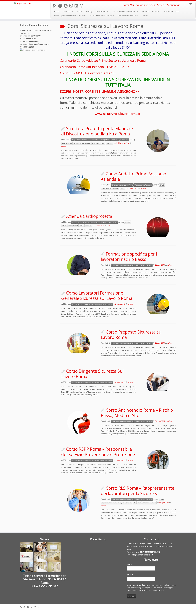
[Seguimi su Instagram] (72, 5)
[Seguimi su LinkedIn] (77, 5)
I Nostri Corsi (101, 11)
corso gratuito (104, 140)
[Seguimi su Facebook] (61, 5)
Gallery (89, 11)
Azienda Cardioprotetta (89, 216)
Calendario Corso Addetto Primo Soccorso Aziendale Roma (103, 60)
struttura (109, 143)
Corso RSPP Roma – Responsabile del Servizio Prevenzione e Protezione (98, 451)
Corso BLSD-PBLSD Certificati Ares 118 (88, 73)
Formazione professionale (119, 140)
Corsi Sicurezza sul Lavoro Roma (87, 140)
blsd (73, 222)
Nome (129, 564)
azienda (127, 222)
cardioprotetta (67, 143)
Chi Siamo (67, 11)
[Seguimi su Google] (66, 5)
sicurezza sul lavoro (149, 503)
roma (102, 143)
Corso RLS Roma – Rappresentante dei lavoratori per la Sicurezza (137, 490)
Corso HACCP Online (171, 11)
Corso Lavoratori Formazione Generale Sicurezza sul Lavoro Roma (96, 295)
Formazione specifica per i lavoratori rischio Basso (129, 256)
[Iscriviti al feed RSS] (55, 5)
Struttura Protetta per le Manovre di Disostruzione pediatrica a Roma (97, 131)
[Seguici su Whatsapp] (82, 5)
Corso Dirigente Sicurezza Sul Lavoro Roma (92, 373)
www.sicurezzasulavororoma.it (118, 113)
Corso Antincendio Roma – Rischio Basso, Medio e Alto (137, 412)
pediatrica (95, 143)
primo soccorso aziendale (110, 188)
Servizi (79, 11)
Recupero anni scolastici (128, 15)
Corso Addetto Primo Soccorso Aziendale (133, 176)
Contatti (145, 15)
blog (73, 140)
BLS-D (64, 226)
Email (130, 574)
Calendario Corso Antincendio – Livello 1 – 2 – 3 (94, 67)
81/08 (162, 185)
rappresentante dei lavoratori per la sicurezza (116, 503)
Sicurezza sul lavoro (150, 11)
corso (161, 499)
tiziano (63, 146)
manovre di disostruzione (82, 143)
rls (134, 503)
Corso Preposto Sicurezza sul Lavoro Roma (131, 334)
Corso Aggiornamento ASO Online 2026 (70, 15)
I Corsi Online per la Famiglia (101, 15)
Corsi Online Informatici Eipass (124, 11)
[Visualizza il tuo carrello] (190, 3)
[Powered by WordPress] (98, 606)
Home (56, 11)
